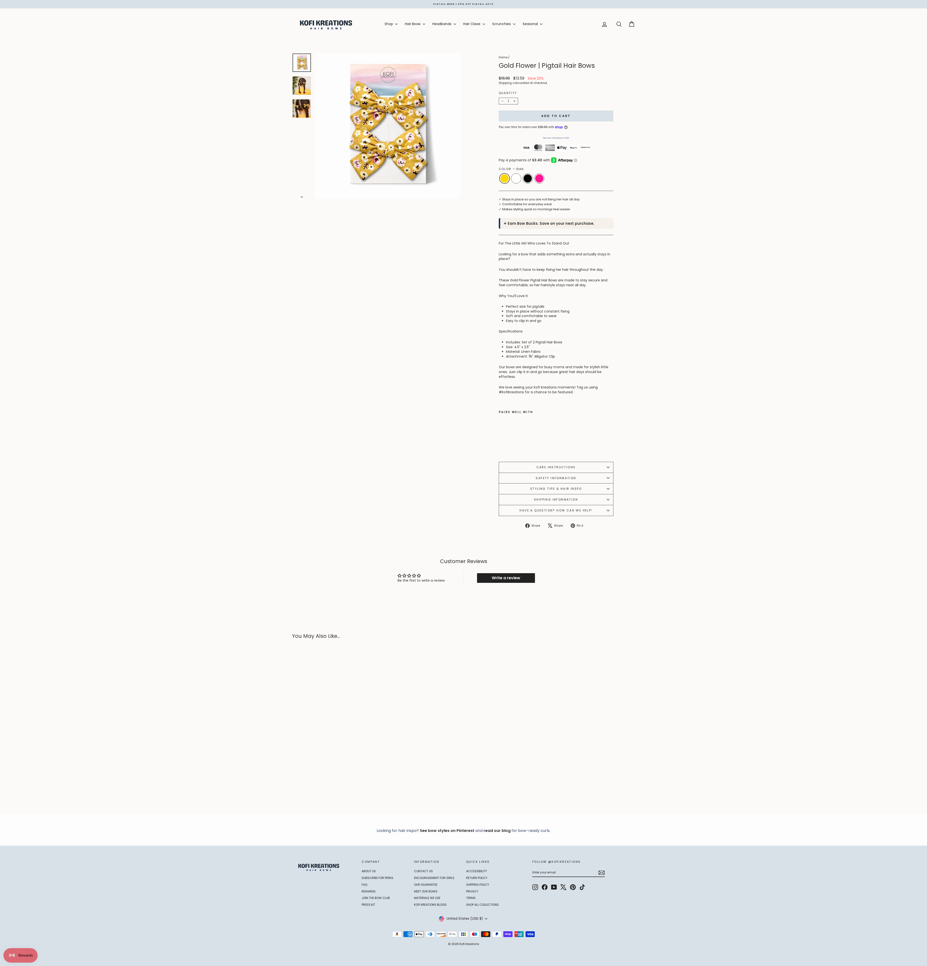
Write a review (506, 578)
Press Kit (368, 905)
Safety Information (556, 478)
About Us (369, 871)
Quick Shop (333, 769)
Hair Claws (472, 23)
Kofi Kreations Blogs (430, 905)
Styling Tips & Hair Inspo (556, 489)
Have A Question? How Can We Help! (556, 510)
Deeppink (539, 178)
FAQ (364, 885)
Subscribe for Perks (377, 878)
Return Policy (476, 878)
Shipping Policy (477, 885)
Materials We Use (427, 898)
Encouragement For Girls (434, 878)
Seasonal (531, 23)
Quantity (508, 93)
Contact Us (423, 871)
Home (503, 57)
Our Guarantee (425, 885)
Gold (504, 178)
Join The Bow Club (376, 898)
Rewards (369, 891)
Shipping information (556, 499)
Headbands (442, 23)
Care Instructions (556, 467)
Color (511, 169)
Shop (389, 23)
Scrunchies (502, 23)
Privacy (472, 891)
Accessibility (476, 871)
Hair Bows (413, 23)
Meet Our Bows (425, 891)
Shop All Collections (482, 905)
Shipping (505, 83)
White (516, 178)
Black (528, 178)
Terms (471, 898)
